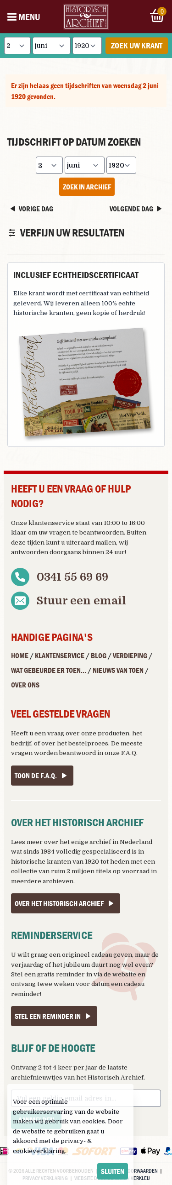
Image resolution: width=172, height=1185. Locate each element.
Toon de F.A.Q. (36, 775)
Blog (98, 655)
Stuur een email (81, 600)
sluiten (112, 1171)
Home (19, 655)
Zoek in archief (87, 186)
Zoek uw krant (136, 45)
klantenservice (51, 522)
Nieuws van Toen (118, 670)
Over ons (25, 684)
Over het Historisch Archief (59, 903)
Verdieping (130, 655)
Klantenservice (59, 655)
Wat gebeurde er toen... (48, 670)
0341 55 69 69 (72, 577)
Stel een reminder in (48, 1016)
